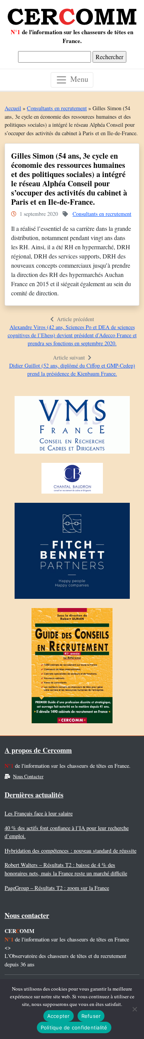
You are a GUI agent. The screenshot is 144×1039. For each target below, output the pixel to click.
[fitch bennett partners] (72, 553)
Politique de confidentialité (74, 1027)
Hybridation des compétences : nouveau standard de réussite (70, 850)
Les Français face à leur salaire (39, 813)
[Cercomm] (72, 13)
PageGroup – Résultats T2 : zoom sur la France (57, 888)
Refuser (91, 1016)
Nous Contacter (28, 776)
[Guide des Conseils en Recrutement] (72, 668)
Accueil (13, 108)
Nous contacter (27, 915)
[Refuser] (134, 1009)
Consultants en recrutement (57, 108)
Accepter (58, 1016)
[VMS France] (72, 427)
